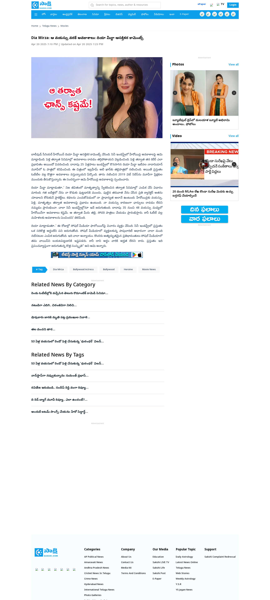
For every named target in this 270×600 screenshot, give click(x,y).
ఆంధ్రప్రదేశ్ (67, 14)
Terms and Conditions (133, 573)
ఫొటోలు (145, 14)
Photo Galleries (92, 595)
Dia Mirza (58, 269)
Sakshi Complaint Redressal (220, 557)
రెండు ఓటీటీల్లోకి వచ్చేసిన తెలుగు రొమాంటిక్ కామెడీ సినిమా (95, 293)
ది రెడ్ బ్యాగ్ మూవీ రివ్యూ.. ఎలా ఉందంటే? (97, 400)
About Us (126, 557)
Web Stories (182, 573)
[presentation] (175, 93)
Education (158, 557)
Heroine (128, 269)
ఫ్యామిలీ (132, 14)
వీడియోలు (159, 14)
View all (234, 65)
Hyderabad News (93, 584)
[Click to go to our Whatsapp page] (208, 14)
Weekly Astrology (185, 579)
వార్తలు (53, 14)
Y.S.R (178, 584)
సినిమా (95, 14)
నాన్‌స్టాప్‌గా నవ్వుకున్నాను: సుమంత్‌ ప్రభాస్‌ (95, 376)
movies (64, 26)
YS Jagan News (184, 590)
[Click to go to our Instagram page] (220, 14)
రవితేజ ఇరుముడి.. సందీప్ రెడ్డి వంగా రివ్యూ (96, 388)
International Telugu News (99, 590)
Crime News (91, 579)
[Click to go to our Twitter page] (214, 14)
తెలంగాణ (82, 14)
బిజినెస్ (119, 14)
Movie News (149, 269)
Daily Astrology (184, 557)
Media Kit (126, 568)
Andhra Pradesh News (96, 568)
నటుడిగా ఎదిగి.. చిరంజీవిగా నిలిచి (97, 306)
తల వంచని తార (94, 330)
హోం (44, 14)
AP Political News (94, 557)
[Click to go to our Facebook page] (202, 14)
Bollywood (109, 269)
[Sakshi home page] (46, 552)
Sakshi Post (159, 573)
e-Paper (184, 14)
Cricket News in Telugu (97, 573)
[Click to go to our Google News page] (233, 14)
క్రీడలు (107, 14)
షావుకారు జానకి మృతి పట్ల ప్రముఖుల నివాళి (93, 318)
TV (222, 4)
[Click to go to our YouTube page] (227, 14)
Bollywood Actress (83, 269)
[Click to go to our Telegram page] (68, 569)
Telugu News (183, 568)
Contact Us (127, 562)
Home (34, 26)
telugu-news (49, 26)
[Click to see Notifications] (211, 5)
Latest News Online (187, 562)
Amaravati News (93, 562)
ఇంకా (171, 14)
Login (233, 5)
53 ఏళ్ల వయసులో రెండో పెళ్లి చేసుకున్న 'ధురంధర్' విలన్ (91, 342)
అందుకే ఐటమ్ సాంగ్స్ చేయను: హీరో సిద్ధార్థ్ (95, 412)
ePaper (202, 4)
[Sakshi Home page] (41, 5)
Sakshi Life (159, 568)
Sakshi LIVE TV (161, 562)
